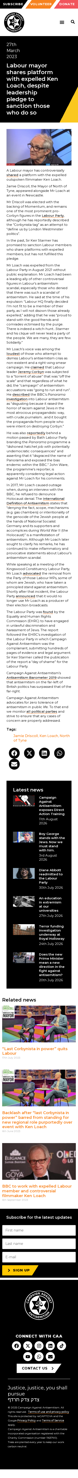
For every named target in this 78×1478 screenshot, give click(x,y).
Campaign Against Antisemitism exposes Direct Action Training (52, 805)
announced (25, 596)
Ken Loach (48, 736)
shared (12, 175)
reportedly (36, 433)
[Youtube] (27, 1356)
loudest (13, 354)
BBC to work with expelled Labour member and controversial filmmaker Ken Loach (37, 1191)
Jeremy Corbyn (31, 372)
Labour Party (53, 215)
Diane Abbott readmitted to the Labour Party (51, 876)
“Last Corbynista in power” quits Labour (35, 1051)
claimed (37, 367)
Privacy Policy (26, 1420)
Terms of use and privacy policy (48, 1411)
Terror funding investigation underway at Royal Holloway (52, 932)
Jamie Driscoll (25, 736)
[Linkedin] (50, 1345)
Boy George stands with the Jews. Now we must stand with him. (52, 842)
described (21, 394)
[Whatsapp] (39, 1356)
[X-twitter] (27, 1345)
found (48, 612)
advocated (32, 573)
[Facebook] (16, 1345)
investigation (17, 399)
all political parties (41, 711)
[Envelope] (50, 1356)
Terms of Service (53, 1420)
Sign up (21, 1270)
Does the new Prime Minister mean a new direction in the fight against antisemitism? (52, 964)
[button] (61, 22)
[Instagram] (39, 1345)
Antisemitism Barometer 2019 (31, 677)
